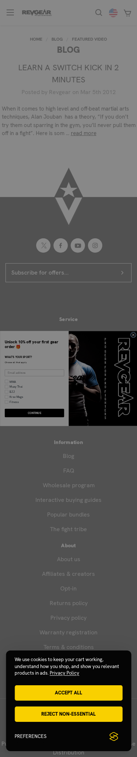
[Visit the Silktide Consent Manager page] (113, 736)
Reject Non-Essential (68, 714)
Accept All (68, 693)
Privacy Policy (64, 673)
